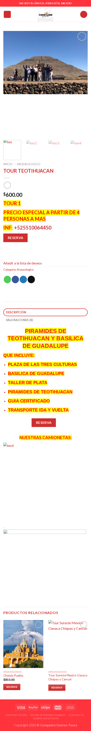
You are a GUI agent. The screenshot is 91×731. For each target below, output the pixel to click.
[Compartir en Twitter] (23, 279)
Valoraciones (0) (19, 320)
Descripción (16, 312)
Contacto (76, 715)
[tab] (45, 312)
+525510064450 (32, 228)
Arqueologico (28, 164)
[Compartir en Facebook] (15, 279)
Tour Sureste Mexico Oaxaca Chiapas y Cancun (67, 677)
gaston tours (16, 715)
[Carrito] (83, 14)
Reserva (15, 238)
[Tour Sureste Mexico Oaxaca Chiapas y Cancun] (68, 644)
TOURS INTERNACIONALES (48, 715)
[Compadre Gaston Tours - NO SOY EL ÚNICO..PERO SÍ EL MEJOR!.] (45, 14)
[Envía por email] (31, 279)
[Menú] (7, 14)
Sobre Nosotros (46, 718)
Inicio (8, 164)
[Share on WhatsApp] (7, 279)
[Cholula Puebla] (23, 644)
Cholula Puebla (13, 675)
